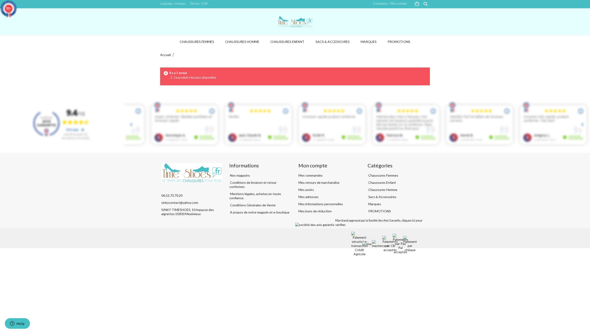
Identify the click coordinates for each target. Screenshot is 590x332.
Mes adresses (308, 197)
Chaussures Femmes (197, 42)
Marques (369, 42)
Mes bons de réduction (315, 211)
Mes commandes (310, 175)
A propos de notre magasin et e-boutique (259, 212)
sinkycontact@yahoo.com (179, 203)
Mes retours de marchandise (318, 182)
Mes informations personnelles (320, 204)
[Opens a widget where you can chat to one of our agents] (17, 324)
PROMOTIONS (399, 42)
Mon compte (312, 165)
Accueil (165, 55)
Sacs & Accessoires (333, 42)
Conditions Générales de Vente (252, 205)
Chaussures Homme (242, 42)
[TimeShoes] (295, 21)
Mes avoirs (306, 190)
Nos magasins (239, 175)
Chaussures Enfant (287, 42)
